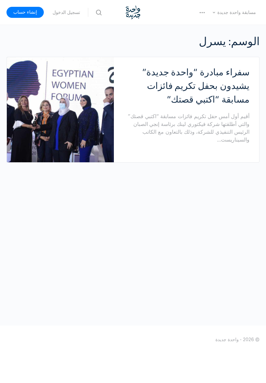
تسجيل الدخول (66, 12)
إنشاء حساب (25, 12)
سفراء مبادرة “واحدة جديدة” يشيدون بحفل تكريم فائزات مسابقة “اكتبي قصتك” (195, 86)
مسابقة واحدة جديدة (236, 12)
